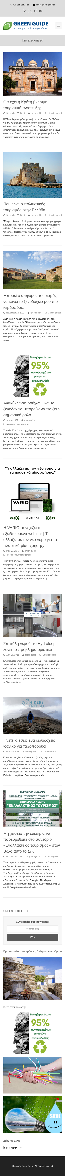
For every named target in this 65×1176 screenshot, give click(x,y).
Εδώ (32, 937)
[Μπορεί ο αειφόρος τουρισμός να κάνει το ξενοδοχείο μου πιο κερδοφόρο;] (32, 270)
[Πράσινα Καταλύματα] (32, 978)
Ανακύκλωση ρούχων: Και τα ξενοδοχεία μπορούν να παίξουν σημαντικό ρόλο (31, 409)
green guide (36, 113)
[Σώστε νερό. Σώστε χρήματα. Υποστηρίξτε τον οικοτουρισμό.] (32, 1132)
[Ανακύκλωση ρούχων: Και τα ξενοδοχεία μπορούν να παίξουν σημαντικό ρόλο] (32, 376)
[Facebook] (30, 11)
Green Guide (27, 1166)
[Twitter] (25, 11)
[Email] (40, 11)
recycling (10, 424)
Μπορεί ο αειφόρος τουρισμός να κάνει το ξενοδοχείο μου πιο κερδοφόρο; (30, 301)
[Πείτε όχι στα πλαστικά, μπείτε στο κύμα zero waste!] (32, 1093)
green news (11, 555)
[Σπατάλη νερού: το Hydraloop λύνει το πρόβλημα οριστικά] (32, 615)
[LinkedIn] (35, 11)
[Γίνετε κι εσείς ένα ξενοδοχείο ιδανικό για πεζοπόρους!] (32, 715)
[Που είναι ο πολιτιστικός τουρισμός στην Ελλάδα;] (32, 175)
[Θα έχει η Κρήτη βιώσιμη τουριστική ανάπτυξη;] (32, 74)
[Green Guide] (25, 26)
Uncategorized (55, 113)
